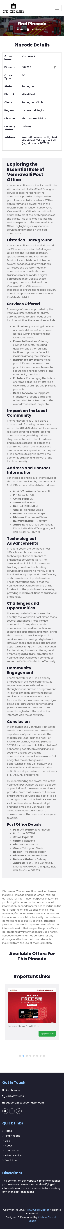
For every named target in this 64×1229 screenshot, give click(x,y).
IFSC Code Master (38, 1210)
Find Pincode (12, 1136)
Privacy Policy (13, 1155)
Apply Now (47, 1033)
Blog (7, 1140)
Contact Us (12, 1150)
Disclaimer (11, 1160)
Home (20, 29)
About (8, 1145)
